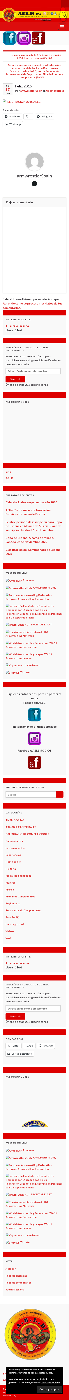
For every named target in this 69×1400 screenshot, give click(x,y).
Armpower (29, 580)
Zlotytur (25, 672)
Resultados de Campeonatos (23, 910)
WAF (8, 938)
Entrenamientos (15, 847)
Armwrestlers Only (44, 587)
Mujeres (10, 882)
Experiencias (13, 854)
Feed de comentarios (18, 1282)
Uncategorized (55, 90)
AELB (9, 472)
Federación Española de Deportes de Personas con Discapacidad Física (34, 615)
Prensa (10, 889)
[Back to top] (60, 1391)
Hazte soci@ (13, 861)
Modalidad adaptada (18, 875)
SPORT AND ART (41, 624)
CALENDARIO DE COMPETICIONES (27, 834)
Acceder (11, 1268)
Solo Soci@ (12, 917)
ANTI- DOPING (15, 820)
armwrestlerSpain (31, 90)
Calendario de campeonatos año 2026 (31, 502)
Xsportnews (32, 665)
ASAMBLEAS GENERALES (21, 827)
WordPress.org (15, 1289)
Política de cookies (50, 1382)
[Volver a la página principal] (34, 14)
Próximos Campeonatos (20, 896)
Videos (10, 931)
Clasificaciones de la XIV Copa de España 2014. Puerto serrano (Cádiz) (36, 56)
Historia (11, 868)
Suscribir (15, 379)
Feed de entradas (16, 1275)
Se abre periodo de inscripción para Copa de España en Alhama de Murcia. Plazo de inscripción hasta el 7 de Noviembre (34, 526)
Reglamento (13, 903)
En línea (17, 326)
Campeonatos (14, 840)
